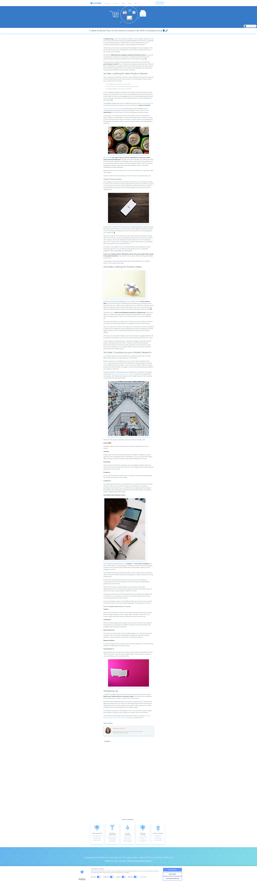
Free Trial (160, 3)
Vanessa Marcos (252, 26)
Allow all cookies (172, 869)
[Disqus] (131, 760)
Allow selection (172, 874)
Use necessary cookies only (172, 878)
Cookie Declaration (97, 872)
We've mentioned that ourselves (113, 108)
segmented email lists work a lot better (122, 374)
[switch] (112, 877)
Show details (143, 877)
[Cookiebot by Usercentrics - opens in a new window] (82, 879)
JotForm (105, 363)
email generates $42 (146, 103)
